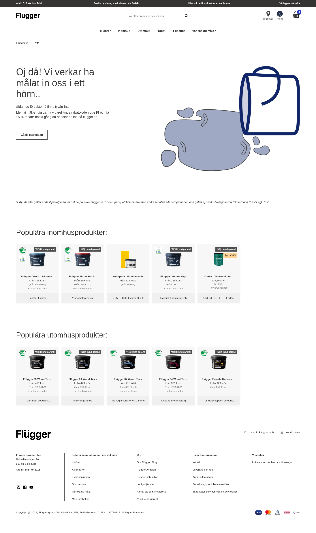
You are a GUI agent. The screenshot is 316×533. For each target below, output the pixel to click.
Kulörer (105, 30)
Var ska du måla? (204, 30)
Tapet (161, 30)
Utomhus (144, 30)
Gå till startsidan (32, 134)
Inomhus (124, 30)
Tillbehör (179, 30)
